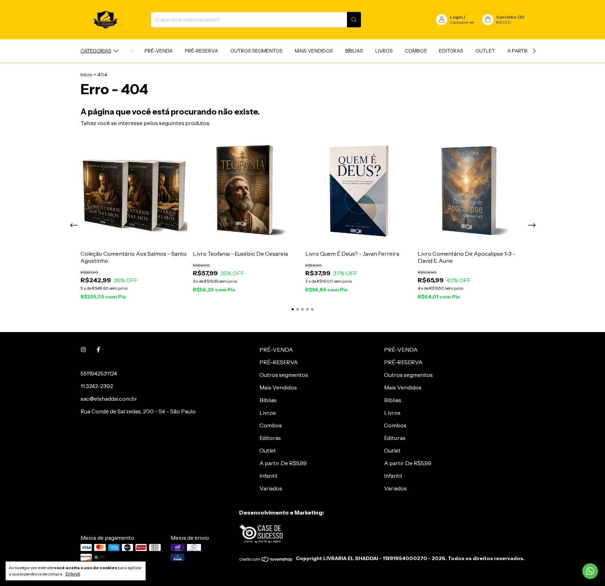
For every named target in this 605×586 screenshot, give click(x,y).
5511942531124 (99, 373)
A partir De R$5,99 (283, 463)
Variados (270, 488)
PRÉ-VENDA (159, 51)
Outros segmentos (256, 51)
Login (456, 17)
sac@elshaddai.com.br (109, 398)
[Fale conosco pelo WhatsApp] (590, 571)
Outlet (485, 51)
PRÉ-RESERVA (201, 51)
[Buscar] (354, 19)
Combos (416, 51)
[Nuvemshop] (266, 560)
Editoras (451, 51)
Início (86, 74)
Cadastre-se (462, 22)
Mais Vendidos (314, 51)
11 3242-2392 (97, 385)
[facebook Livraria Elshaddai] (98, 349)
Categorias (96, 51)
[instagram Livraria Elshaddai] (83, 349)
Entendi (72, 574)
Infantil (268, 475)
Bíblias (354, 51)
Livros (384, 51)
